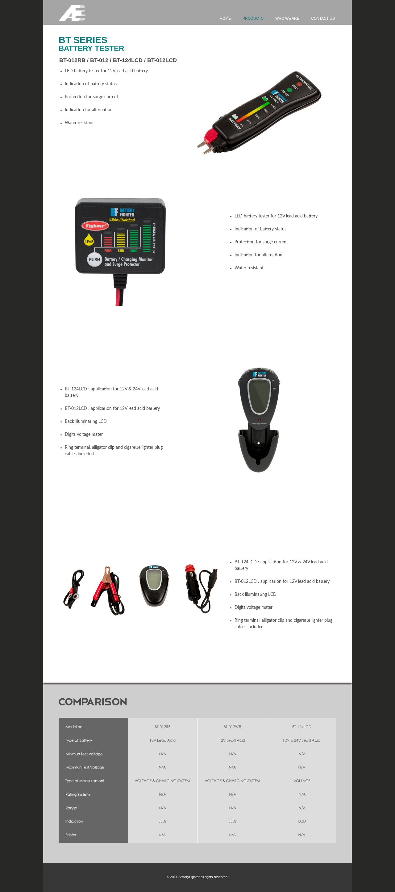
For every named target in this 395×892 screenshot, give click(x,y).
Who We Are (287, 18)
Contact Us (323, 18)
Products (253, 18)
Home (225, 18)
